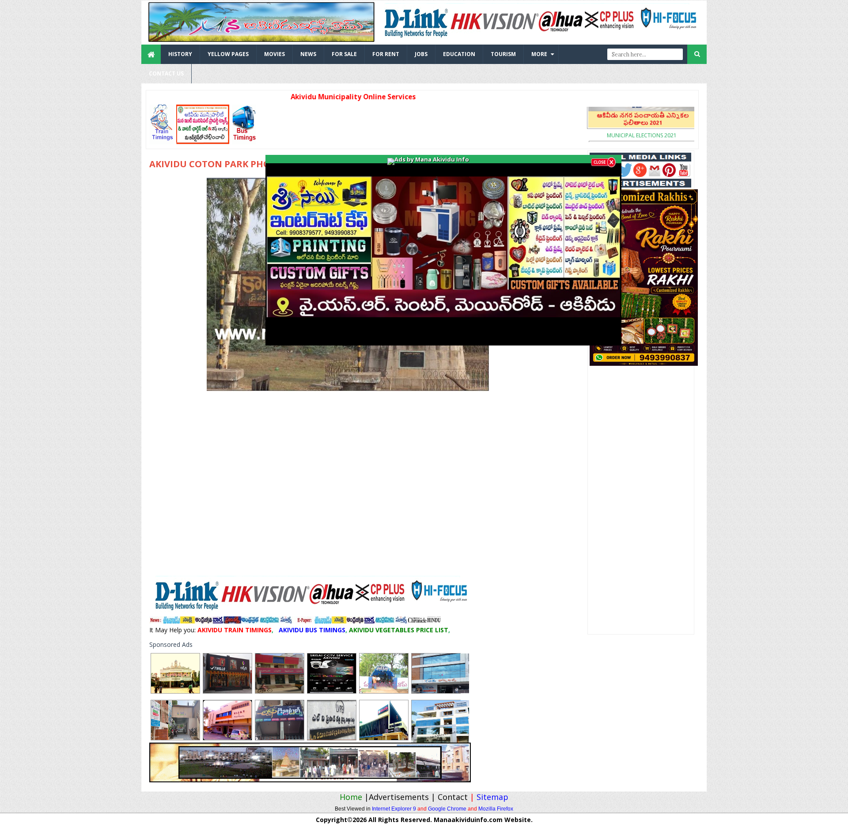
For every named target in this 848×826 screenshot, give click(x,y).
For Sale (344, 54)
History (180, 54)
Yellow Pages (228, 54)
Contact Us (166, 73)
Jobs (421, 54)
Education (459, 54)
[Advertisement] (419, 124)
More (539, 54)
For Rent (385, 54)
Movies (274, 54)
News (308, 54)
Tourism (503, 54)
